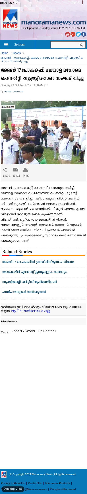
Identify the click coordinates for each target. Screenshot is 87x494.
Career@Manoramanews (31, 489)
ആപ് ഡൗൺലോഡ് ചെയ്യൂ (30, 311)
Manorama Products (57, 483)
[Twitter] (78, 34)
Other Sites (7, 3)
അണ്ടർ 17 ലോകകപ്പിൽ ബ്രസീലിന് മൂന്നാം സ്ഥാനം (38, 262)
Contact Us (34, 483)
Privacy (5, 483)
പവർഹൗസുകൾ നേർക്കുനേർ (24, 292)
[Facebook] (83, 34)
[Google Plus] (72, 34)
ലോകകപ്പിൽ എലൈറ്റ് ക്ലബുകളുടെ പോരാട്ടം (34, 272)
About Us (19, 483)
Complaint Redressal (63, 489)
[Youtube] (67, 34)
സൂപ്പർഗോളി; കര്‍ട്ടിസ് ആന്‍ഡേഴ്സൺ (29, 282)
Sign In (76, 2)
